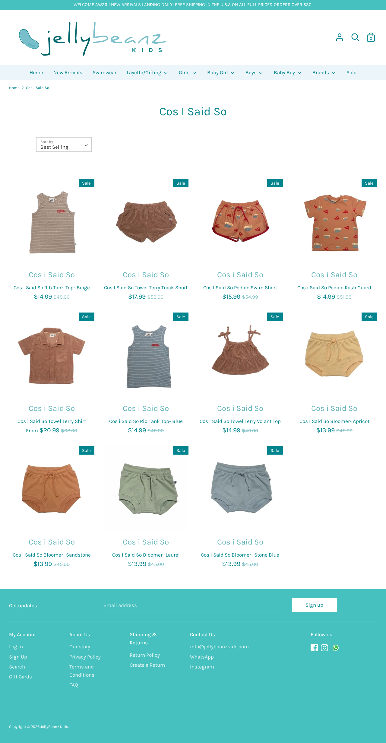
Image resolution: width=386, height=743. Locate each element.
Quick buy (52, 254)
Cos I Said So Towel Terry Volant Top (240, 421)
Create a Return (147, 665)
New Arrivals (67, 72)
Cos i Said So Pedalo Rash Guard (334, 287)
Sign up (314, 605)
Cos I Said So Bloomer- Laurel (146, 555)
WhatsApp (202, 657)
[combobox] (64, 144)
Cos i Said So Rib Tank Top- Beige (52, 287)
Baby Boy (285, 72)
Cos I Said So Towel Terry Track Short (146, 287)
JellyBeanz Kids (54, 726)
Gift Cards (20, 677)
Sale (351, 72)
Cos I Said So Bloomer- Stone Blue (240, 555)
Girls (185, 72)
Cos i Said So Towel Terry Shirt (51, 421)
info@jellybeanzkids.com (215, 646)
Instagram (202, 667)
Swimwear (104, 72)
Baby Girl (218, 72)
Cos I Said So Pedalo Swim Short (240, 287)
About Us (79, 634)
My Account (22, 634)
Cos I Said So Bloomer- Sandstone (52, 555)
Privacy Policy (85, 657)
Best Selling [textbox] (54, 147)
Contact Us (202, 634)
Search (17, 667)
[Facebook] (315, 648)
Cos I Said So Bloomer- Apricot (334, 421)
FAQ (73, 685)
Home (36, 72)
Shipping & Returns (143, 638)
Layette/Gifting (145, 72)
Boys (251, 72)
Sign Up (18, 657)
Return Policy (145, 655)
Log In (16, 646)
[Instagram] (325, 648)
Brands (321, 72)
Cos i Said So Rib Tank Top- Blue (146, 421)
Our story (79, 646)
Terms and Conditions (81, 671)
